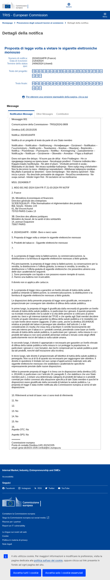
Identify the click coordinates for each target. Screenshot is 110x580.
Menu (105, 17)
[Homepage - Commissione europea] (16, 5)
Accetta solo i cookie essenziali (64, 572)
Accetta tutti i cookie (25, 572)
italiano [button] (69, 7)
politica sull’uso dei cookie (48, 560)
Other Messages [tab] (44, 114)
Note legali (7, 544)
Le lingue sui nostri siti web (14, 532)
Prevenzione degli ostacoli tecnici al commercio (40, 23)
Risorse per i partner (11, 522)
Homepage (7, 23)
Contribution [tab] (62, 114)
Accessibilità (7, 476)
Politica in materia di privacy (15, 540)
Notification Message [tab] (21, 114)
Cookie (5, 536)
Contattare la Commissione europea (18, 514)
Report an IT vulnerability (13, 526)
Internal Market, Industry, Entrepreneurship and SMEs (31, 470)
